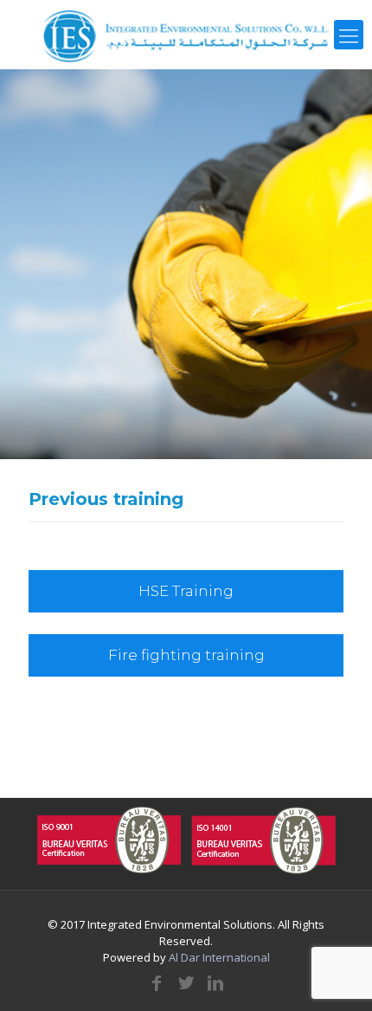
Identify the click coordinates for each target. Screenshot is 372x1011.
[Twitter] (186, 983)
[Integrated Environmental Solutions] (186, 35)
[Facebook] (156, 983)
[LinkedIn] (215, 983)
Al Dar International (219, 957)
